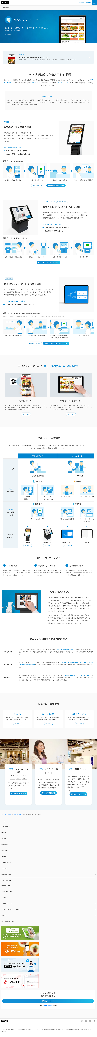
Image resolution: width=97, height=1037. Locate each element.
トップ (3, 821)
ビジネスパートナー (7, 891)
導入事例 (4, 838)
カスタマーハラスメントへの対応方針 (40, 1029)
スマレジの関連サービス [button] (8, 921)
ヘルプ (89, 1029)
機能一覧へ (6, 7)
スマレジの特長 (6, 826)
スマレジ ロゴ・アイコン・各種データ (12, 909)
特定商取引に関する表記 (25, 1029)
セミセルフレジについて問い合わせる (56, 343)
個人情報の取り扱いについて (12, 1029)
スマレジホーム (7, 814)
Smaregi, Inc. (4, 1031)
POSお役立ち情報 (6, 874)
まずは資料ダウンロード (85, 2)
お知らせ (4, 897)
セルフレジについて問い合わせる (48, 262)
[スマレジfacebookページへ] (86, 1021)
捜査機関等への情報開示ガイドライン (72, 1029)
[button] (48, 915)
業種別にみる (5, 844)
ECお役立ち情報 (6, 885)
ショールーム (5, 868)
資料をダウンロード (48, 1001)
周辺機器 (4, 856)
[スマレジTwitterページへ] (82, 1021)
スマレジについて (17, 814)
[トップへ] (5, 2)
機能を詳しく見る (38, 185)
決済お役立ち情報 (6, 880)
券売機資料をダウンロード (56, 185)
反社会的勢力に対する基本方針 (56, 1029)
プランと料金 (5, 850)
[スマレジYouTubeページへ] (90, 1021)
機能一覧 (4, 832)
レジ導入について (6, 862)
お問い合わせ (48, 1005)
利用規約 (3, 1029)
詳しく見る (26, 414)
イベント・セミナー (7, 903)
